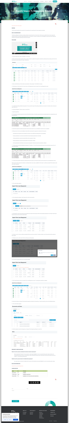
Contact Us (46, 1)
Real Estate (40, 412)
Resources (50, 1)
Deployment (31, 414)
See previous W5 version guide (16, 25)
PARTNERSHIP (52, 410)
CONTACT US (52, 412)
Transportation (41, 414)
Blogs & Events (53, 414)
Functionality (30, 1)
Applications (31, 413)
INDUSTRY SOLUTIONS (43, 410)
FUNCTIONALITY (32, 410)
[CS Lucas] (14, 1)
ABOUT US (24, 410)
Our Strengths (24, 412)
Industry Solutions (36, 1)
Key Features (31, 412)
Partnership (42, 1)
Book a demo (55, 1)
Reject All (10, 419)
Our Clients (24, 414)
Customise (5, 419)
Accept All (15, 419)
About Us (25, 1)
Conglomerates (41, 413)
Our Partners (24, 413)
